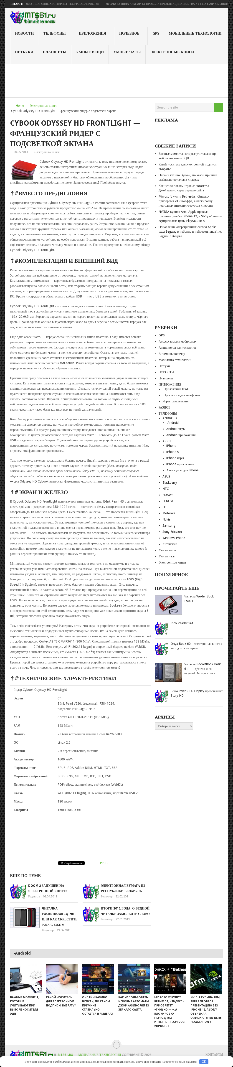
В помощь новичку (172, 354)
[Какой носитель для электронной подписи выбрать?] (62, 979)
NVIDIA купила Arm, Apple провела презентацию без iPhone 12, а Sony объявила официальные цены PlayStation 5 (190, 216)
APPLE (167, 441)
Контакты (214, 1054)
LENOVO (168, 501)
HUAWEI (168, 495)
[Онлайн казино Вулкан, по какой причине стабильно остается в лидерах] (98, 979)
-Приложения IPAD (175, 389)
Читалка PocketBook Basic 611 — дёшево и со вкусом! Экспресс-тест (202, 668)
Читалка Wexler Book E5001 (199, 598)
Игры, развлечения (175, 401)
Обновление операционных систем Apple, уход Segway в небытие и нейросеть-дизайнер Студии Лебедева (190, 231)
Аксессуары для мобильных (177, 341)
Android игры (175, 429)
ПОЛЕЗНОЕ (129, 33)
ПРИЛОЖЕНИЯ (92, 33)
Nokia (166, 519)
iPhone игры (175, 458)
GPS (155, 33)
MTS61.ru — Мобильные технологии (89, 1055)
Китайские (169, 544)
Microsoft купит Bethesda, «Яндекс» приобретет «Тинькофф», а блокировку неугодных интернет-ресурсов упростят (186, 201)
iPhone (171, 445)
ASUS (166, 476)
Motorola (168, 513)
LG (164, 507)
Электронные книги (172, 52)
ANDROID (169, 418)
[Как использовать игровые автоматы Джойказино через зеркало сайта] (134, 979)
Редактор (34, 896)
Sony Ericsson (172, 532)
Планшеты (54, 52)
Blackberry (169, 482)
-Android (172, 422)
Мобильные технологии (195, 33)
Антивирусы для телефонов (178, 347)
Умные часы (127, 52)
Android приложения (180, 435)
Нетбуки (24, 52)
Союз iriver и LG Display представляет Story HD (197, 693)
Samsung (168, 525)
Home (20, 105)
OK (204, 1061)
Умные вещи (90, 52)
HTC (165, 488)
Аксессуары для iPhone (182, 470)
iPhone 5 (172, 452)
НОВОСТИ (24, 33)
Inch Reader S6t (182, 623)
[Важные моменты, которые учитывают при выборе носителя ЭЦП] (26, 979)
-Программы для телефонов (181, 395)
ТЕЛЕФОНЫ (54, 33)
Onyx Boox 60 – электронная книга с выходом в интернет (196, 646)
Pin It (104, 863)
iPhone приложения (180, 464)
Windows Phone (173, 538)
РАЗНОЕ (164, 407)
